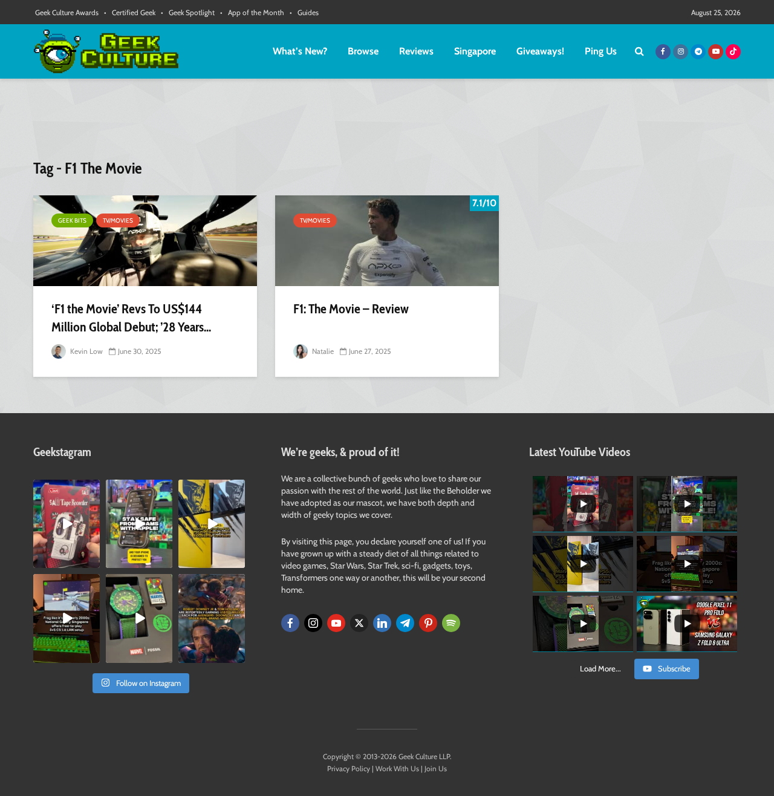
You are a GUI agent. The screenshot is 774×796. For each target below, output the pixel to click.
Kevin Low (85, 351)
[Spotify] (451, 623)
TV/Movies (118, 220)
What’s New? (300, 51)
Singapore (475, 51)
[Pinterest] (428, 623)
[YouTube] (336, 623)
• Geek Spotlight (188, 12)
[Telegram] (405, 623)
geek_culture (66, 489)
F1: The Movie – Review (351, 309)
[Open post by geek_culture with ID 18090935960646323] (66, 618)
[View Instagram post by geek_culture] (92, 561)
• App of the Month (252, 12)
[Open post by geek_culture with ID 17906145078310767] (66, 524)
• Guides (304, 12)
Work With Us (397, 768)
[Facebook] (290, 623)
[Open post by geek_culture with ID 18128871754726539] (211, 524)
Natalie (322, 351)
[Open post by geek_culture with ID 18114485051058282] (139, 618)
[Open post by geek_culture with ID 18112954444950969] (139, 524)
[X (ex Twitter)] (359, 623)
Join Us (435, 768)
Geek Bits (72, 220)
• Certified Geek (129, 12)
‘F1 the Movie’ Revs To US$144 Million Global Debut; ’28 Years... (131, 318)
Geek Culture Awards (67, 12)
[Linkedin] (382, 623)
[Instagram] (313, 623)
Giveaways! (540, 51)
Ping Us (601, 51)
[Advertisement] (387, 124)
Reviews (416, 51)
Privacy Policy (348, 768)
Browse (363, 51)
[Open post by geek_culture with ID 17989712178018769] (211, 618)
